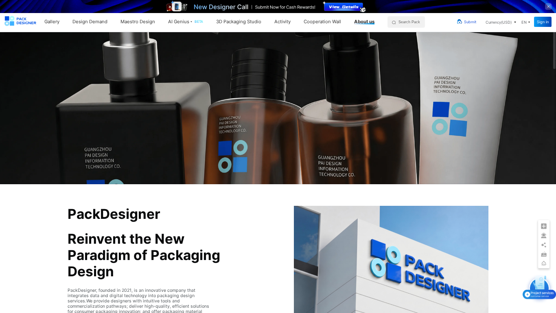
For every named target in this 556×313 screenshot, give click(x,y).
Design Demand (89, 21)
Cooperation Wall (322, 21)
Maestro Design (137, 21)
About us (364, 21)
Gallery (51, 21)
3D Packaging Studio (238, 21)
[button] (501, 22)
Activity (282, 21)
